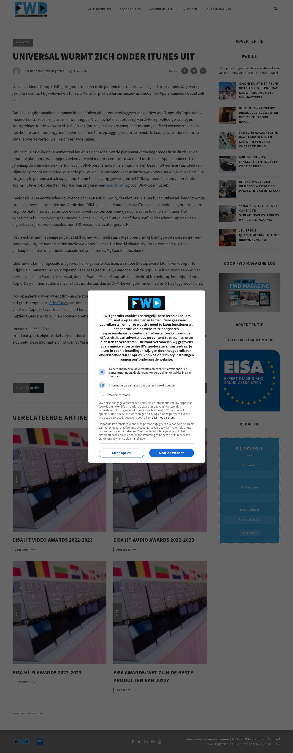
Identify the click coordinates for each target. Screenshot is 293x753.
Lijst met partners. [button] (163, 417)
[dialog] (146, 376)
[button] (146, 395)
